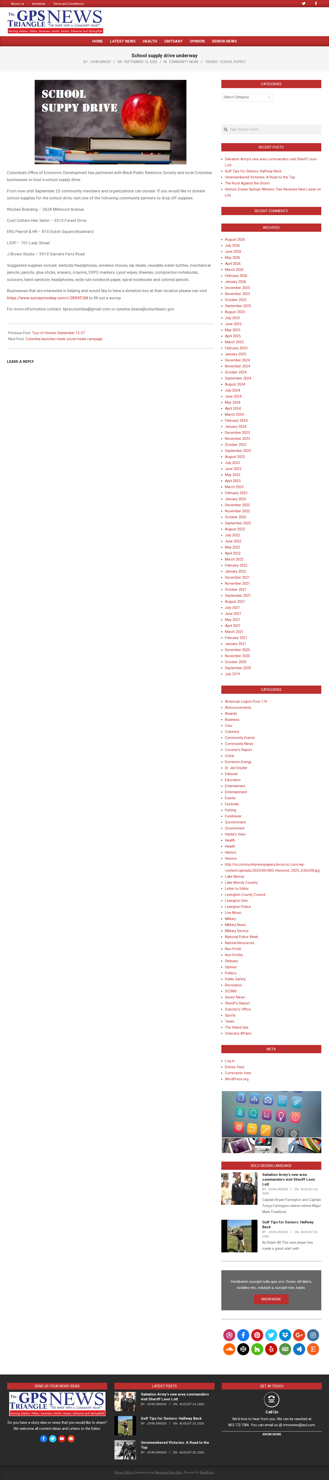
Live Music (233, 913)
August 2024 (235, 384)
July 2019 (232, 674)
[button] (271, 1114)
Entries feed (234, 1067)
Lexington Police (238, 907)
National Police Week (241, 937)
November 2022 (237, 511)
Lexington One (236, 900)
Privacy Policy (124, 1472)
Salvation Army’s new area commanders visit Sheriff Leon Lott (288, 1179)
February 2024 (236, 420)
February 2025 (236, 348)
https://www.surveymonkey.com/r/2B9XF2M (47, 297)
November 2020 (237, 656)
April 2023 (233, 481)
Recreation (233, 985)
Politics (231, 973)
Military (230, 919)
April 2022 (233, 553)
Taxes (229, 1021)
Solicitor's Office (238, 1009)
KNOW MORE (271, 1299)
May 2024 (232, 402)
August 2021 (235, 601)
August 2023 (235, 457)
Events (230, 798)
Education (233, 780)
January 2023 (235, 499)
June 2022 (233, 541)
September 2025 (238, 306)
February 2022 (236, 565)
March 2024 (234, 414)
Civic (228, 725)
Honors (231, 858)
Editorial (231, 774)
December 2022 (237, 505)
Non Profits (234, 955)
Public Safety (235, 979)
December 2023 (237, 432)
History (230, 852)
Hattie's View (235, 834)
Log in (230, 1061)
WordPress (207, 1472)
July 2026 (232, 245)
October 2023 (235, 444)
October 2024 (235, 372)
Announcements (238, 707)
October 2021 (235, 589)
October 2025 (235, 300)
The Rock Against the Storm (247, 183)
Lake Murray (234, 876)
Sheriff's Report (237, 1003)
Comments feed (238, 1073)
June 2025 (233, 324)
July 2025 (232, 318)
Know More (272, 1434)
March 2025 (234, 342)
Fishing (230, 810)
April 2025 (233, 336)
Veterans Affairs (238, 1033)
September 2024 (238, 378)
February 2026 (236, 276)
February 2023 (236, 493)
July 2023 (232, 463)
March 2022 (234, 559)
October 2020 (235, 662)
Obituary (231, 961)
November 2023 (237, 438)
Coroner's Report (238, 750)
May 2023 (232, 475)
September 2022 (238, 523)
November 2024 (237, 366)
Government (234, 828)
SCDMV (231, 991)
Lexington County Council (245, 894)
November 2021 (237, 583)
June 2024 (233, 396)
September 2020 (238, 668)
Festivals (232, 804)
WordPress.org (237, 1079)
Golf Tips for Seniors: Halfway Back (253, 171)
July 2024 (232, 390)
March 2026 (234, 269)
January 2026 (235, 282)
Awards (231, 713)
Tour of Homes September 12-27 (58, 333)
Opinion (231, 967)
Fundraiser (233, 816)
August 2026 (235, 239)
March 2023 (234, 487)
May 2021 (232, 619)
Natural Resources (239, 943)
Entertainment (236, 792)
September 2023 (238, 451)
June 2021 (233, 613)
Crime (229, 756)
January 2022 (235, 571)
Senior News (235, 997)
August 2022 (235, 529)
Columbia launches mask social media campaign (64, 339)
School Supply (233, 62)
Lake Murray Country (241, 882)
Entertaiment (235, 786)
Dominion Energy (238, 762)
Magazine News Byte (168, 1472)
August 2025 (235, 312)
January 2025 (235, 354)
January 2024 (235, 426)
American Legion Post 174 (246, 701)
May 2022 (232, 547)
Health (230, 840)
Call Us (271, 1412)
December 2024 (237, 360)
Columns (232, 731)
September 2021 (238, 595)
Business (232, 719)
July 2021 (232, 607)
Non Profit (233, 949)
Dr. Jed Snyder (236, 768)
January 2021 (235, 644)
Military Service (237, 931)
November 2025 (237, 294)
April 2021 (233, 626)
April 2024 (233, 408)
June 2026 (233, 251)
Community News (183, 62)
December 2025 (237, 288)
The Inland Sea (236, 1027)
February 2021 (236, 638)
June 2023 (233, 469)
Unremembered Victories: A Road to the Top (260, 177)
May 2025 (232, 330)
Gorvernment (235, 822)
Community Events (240, 738)
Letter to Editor (237, 888)
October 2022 (235, 517)
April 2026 (233, 263)
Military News (235, 925)
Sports (230, 1015)
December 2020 (237, 650)
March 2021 (234, 632)
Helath (230, 846)
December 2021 (237, 577)
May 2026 (232, 257)
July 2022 (232, 535)
